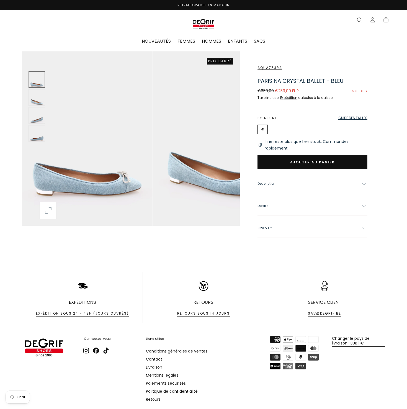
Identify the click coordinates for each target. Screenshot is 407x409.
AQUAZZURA (269, 67)
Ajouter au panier (312, 162)
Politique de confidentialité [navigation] (172, 391)
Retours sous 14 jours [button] (203, 313)
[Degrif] (44, 348)
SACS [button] (259, 41)
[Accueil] (203, 25)
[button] (359, 20)
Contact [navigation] (154, 359)
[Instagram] (86, 351)
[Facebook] (96, 351)
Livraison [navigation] (154, 367)
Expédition (288, 97)
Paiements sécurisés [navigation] (166, 383)
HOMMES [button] (211, 41)
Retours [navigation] (153, 399)
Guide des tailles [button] (352, 117)
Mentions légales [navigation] (162, 375)
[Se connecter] (372, 20)
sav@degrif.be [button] (324, 313)
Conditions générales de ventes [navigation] (176, 351)
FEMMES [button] (186, 41)
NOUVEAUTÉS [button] (156, 41)
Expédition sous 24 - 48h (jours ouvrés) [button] (82, 313)
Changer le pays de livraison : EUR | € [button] (351, 340)
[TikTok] (106, 351)
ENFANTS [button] (237, 41)
